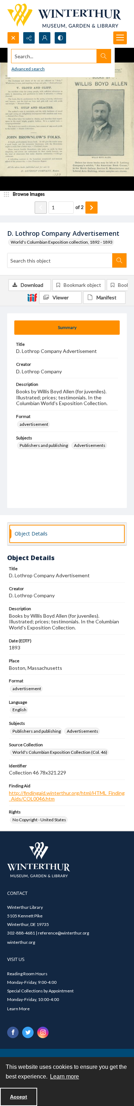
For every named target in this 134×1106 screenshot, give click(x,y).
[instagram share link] (43, 1032)
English (19, 709)
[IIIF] (32, 297)
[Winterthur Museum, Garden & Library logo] (64, 16)
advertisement (34, 424)
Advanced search (28, 68)
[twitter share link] (28, 1032)
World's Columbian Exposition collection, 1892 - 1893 (62, 242)
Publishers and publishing (44, 445)
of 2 (79, 207)
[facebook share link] (13, 1032)
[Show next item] (91, 207)
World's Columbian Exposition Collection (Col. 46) (60, 752)
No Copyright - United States (39, 819)
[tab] (67, 327)
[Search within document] (119, 260)
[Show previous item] (41, 207)
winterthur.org (21, 942)
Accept (18, 1097)
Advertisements (89, 445)
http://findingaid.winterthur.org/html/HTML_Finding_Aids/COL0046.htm (67, 796)
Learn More (18, 1008)
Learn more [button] (64, 1076)
